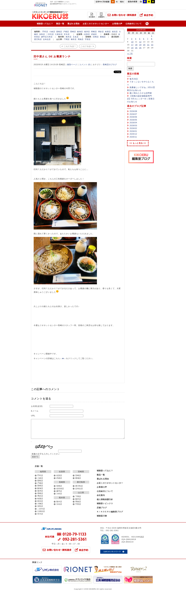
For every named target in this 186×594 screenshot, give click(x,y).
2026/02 (133, 128)
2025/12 (133, 134)
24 (132, 48)
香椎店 (94, 32)
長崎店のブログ (110, 64)
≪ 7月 (130, 54)
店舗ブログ (102, 507)
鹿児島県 (81, 482)
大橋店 (40, 504)
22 (152, 45)
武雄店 (94, 34)
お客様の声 (117, 23)
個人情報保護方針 (105, 499)
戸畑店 (66, 32)
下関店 (67, 39)
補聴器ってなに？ (45, 23)
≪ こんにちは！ (68, 46)
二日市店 (50, 34)
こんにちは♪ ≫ (87, 46)
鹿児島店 (38, 39)
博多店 (101, 32)
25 (136, 48)
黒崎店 (73, 32)
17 (132, 45)
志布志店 (47, 39)
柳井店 (74, 39)
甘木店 (67, 34)
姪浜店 (115, 32)
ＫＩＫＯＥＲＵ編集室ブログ (110, 512)
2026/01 (133, 131)
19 (140, 45)
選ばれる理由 (73, 23)
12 (140, 42)
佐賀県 (62, 471)
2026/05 (133, 120)
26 (140, 48)
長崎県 (62, 482)
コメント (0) (85, 64)
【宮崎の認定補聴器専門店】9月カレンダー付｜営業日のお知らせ (140, 99)
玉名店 (75, 37)
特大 (122, 1)
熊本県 (62, 497)
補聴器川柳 (102, 516)
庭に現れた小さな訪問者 (141, 93)
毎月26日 (134, 79)
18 (136, 45)
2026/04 (133, 123)
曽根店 (59, 32)
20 (144, 45)
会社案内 (101, 495)
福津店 (87, 32)
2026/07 (133, 114)
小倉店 (52, 32)
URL (33, 416)
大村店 (50, 37)
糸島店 (42, 34)
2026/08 (133, 111)
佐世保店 (60, 489)
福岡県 (43, 471)
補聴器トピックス (105, 503)
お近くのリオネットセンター (96, 23)
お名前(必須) (37, 406)
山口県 (81, 492)
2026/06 (133, 117)
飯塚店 (80, 32)
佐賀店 (87, 34)
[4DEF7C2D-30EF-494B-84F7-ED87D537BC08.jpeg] (57, 164)
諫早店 (44, 37)
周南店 (81, 39)
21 (148, 45)
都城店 (103, 37)
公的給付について (134, 23)
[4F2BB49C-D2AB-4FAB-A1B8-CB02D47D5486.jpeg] (65, 229)
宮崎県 (81, 471)
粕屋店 (108, 32)
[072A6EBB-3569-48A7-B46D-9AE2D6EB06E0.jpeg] (65, 284)
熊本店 (68, 37)
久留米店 (59, 34)
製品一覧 (60, 23)
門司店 (45, 32)
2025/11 (133, 137)
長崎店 (59, 486)
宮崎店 (96, 37)
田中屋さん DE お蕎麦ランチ (52, 56)
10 (132, 42)
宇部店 (87, 39)
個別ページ (72, 64)
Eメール (34, 411)
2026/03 (133, 125)
